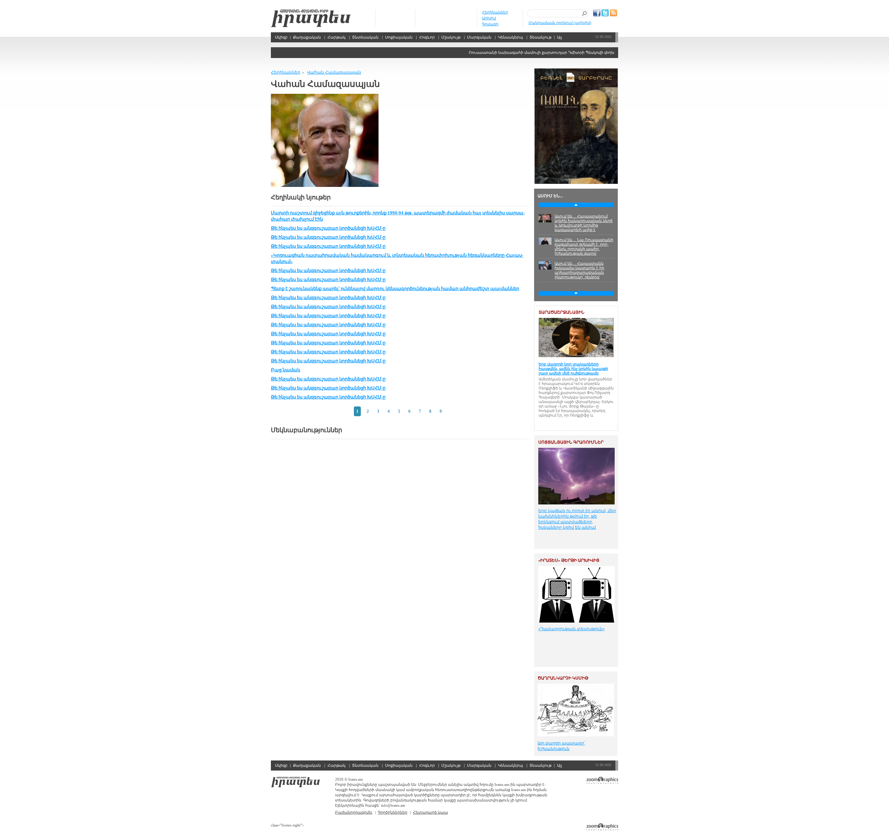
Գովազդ (490, 24)
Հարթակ (336, 37)
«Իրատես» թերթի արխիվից (568, 560)
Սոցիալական (399, 37)
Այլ (559, 37)
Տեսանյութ (540, 37)
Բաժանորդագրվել (353, 812)
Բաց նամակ (285, 369)
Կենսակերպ (510, 37)
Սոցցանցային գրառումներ (571, 442)
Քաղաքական (307, 37)
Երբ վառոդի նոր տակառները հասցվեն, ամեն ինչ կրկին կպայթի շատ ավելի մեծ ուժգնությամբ (573, 368)
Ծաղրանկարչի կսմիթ (563, 678)
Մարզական (479, 37)
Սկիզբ (311, 18)
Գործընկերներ (392, 812)
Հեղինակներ (495, 12)
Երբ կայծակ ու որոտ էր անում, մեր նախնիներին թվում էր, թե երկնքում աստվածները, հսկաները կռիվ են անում (577, 519)
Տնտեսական (365, 37)
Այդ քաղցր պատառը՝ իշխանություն (561, 746)
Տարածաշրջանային (561, 312)
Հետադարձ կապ (430, 812)
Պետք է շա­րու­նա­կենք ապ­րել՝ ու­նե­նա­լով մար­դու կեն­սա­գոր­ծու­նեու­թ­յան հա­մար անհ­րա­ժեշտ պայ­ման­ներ (395, 288)
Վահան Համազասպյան (334, 72)
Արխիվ (489, 18)
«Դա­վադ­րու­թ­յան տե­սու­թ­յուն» (571, 628)
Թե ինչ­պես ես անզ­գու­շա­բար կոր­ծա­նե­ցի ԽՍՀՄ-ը (328, 228)
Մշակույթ (450, 37)
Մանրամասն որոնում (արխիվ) (560, 22)
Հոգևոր (427, 37)
